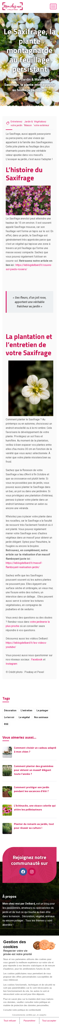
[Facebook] (23, 872)
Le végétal (24, 717)
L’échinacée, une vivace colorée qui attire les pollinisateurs (35, 807)
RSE (6, 724)
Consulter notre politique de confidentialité (22, 1010)
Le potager (42, 710)
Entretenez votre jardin (16, 123)
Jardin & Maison (33, 79)
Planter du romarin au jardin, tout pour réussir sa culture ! (34, 826)
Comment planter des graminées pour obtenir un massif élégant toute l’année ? (33, 770)
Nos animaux (41, 717)
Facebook (36, 659)
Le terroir (9, 717)
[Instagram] (32, 872)
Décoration (10, 710)
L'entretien (26, 710)
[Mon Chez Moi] (12, 6)
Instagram (11, 663)
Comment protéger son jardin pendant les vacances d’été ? (31, 789)
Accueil (12, 79)
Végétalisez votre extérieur (41, 123)
